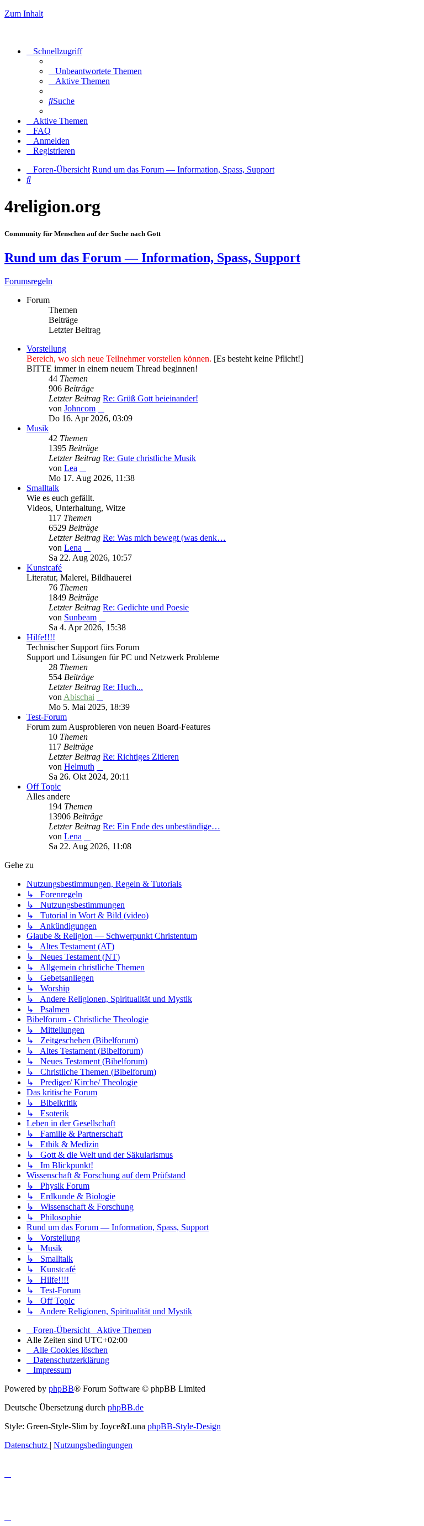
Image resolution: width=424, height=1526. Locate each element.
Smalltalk (42, 488)
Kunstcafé (44, 567)
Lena (73, 547)
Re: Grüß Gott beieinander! (150, 398)
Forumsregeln (28, 281)
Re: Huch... (123, 687)
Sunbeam (80, 617)
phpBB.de (126, 1407)
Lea (70, 468)
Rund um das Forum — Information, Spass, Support (152, 257)
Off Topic (43, 786)
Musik (37, 428)
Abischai (78, 697)
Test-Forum (46, 717)
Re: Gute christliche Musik (149, 458)
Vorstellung (46, 348)
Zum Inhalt (23, 13)
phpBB (61, 1388)
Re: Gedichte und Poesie (146, 607)
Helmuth (79, 766)
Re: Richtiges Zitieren (141, 756)
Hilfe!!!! (40, 637)
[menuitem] (95, 71)
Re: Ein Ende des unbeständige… (161, 826)
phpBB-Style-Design (184, 1426)
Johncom (80, 408)
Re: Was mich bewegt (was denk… (164, 537)
